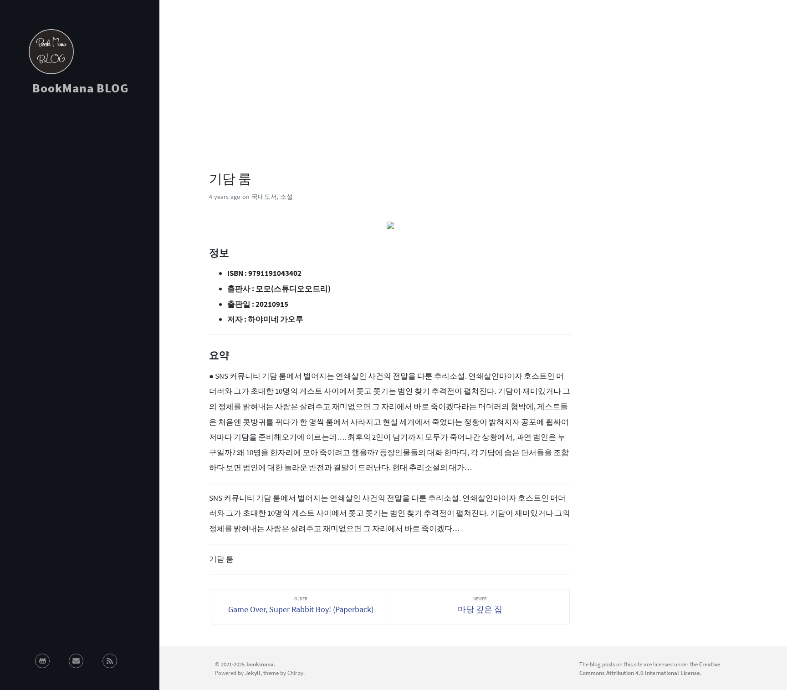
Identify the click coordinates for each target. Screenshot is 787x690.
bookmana (260, 664)
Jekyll (253, 672)
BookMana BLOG (80, 88)
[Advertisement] (79, 184)
